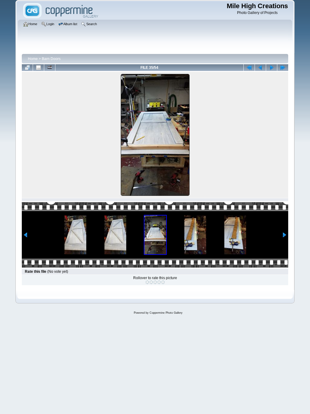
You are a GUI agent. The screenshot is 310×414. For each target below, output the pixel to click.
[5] (163, 282)
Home (33, 59)
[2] (151, 282)
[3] (155, 282)
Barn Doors (51, 59)
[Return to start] (249, 67)
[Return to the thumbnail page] (27, 67)
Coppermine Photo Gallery (166, 312)
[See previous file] (260, 67)
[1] (147, 282)
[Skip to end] (282, 67)
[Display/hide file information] (38, 67)
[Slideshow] (49, 67)
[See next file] (271, 67)
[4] (159, 282)
